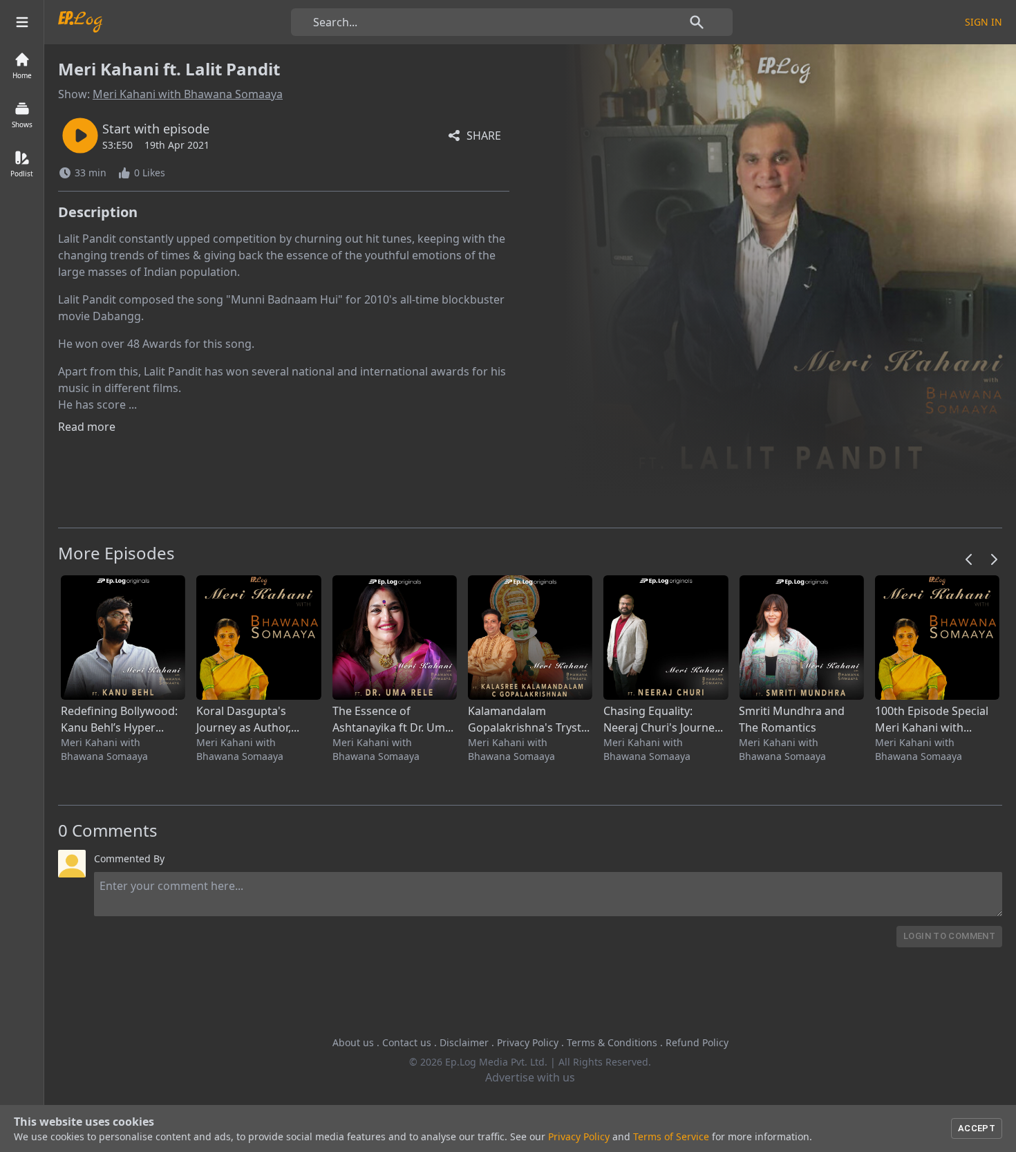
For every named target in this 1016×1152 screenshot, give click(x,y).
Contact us (406, 1042)
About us (353, 1042)
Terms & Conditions (612, 1042)
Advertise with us (530, 1077)
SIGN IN (983, 21)
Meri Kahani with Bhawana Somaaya (188, 94)
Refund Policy (697, 1042)
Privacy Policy (527, 1042)
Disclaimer (464, 1042)
